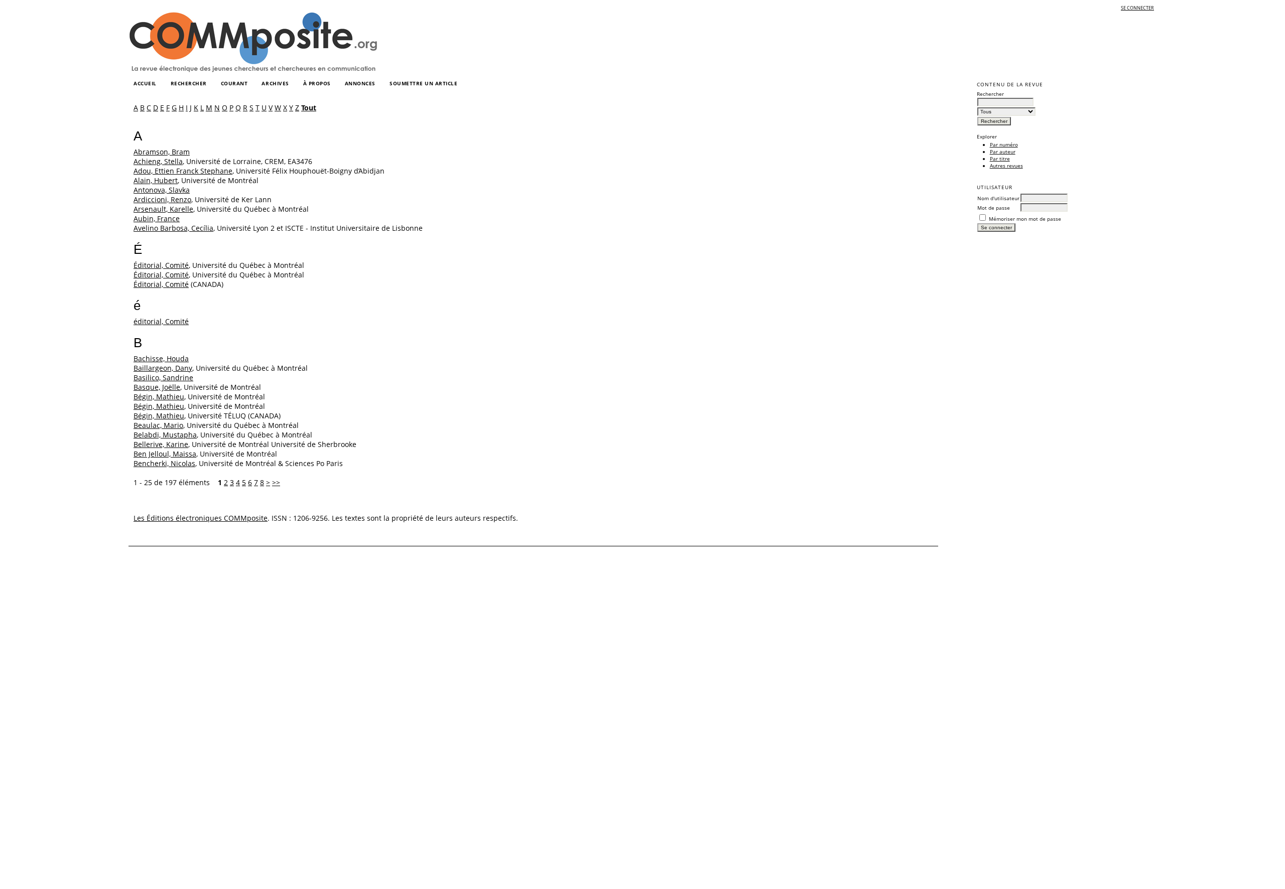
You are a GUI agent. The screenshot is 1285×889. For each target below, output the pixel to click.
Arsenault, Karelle (163, 209)
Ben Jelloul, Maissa (165, 454)
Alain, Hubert (156, 180)
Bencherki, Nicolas (164, 463)
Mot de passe (993, 207)
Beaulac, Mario (158, 425)
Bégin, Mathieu (159, 396)
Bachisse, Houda (161, 358)
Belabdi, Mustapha (165, 434)
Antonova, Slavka (162, 190)
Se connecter (1137, 8)
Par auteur (1002, 151)
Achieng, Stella (158, 161)
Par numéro (1004, 144)
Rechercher (189, 83)
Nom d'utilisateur (998, 198)
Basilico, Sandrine (163, 377)
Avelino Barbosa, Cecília (173, 228)
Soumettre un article (423, 83)
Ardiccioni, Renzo (162, 199)
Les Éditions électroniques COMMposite (201, 518)
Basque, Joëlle (157, 387)
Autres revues (1006, 165)
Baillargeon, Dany (163, 368)
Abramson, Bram (162, 152)
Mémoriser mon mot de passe (1025, 218)
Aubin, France (157, 218)
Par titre (1000, 158)
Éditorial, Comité (161, 265)
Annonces (360, 83)
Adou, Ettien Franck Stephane (183, 171)
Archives (275, 83)
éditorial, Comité (161, 321)
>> (276, 482)
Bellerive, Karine (161, 444)
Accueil (145, 83)
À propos (317, 83)
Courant (234, 83)
